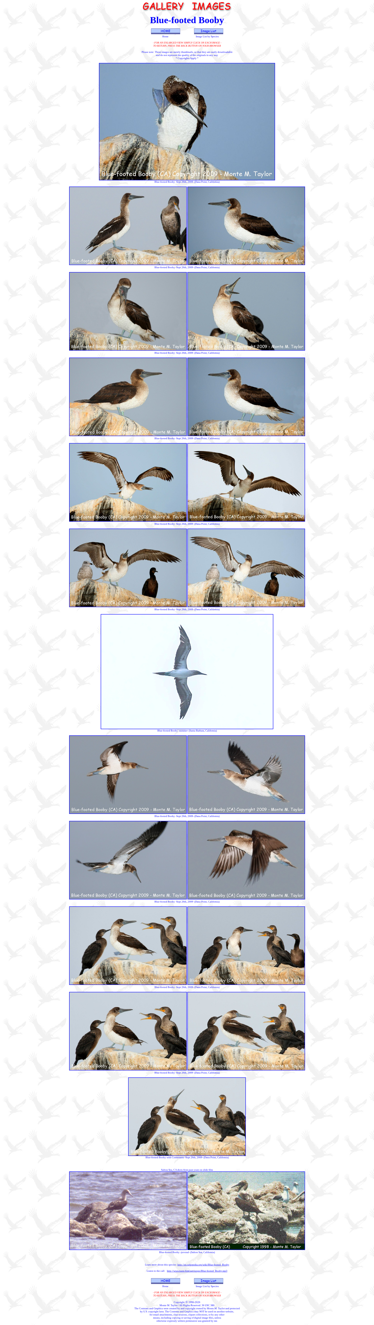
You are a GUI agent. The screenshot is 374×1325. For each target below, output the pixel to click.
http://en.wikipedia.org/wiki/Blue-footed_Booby (203, 1264)
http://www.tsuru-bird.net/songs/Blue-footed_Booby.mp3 (197, 1270)
